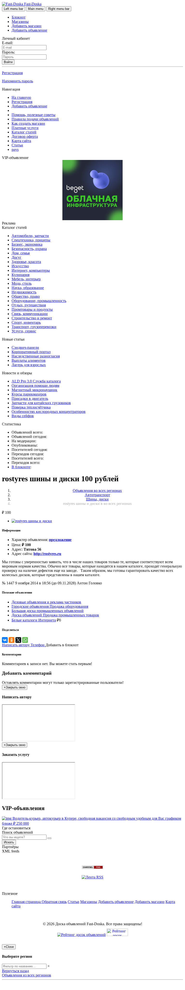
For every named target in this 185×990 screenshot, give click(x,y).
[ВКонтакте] (5, 640)
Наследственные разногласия (36, 356)
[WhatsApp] (25, 640)
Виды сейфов (23, 416)
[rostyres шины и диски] (32, 521)
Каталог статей (24, 132)
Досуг (16, 257)
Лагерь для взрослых (29, 365)
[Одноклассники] (11, 640)
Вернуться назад (15, 971)
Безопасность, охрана (29, 249)
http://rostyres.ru (47, 554)
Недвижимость (24, 292)
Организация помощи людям (35, 385)
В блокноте (21, 467)
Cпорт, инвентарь (26, 322)
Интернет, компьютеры (31, 270)
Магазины (20, 22)
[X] (18, 640)
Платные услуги (25, 128)
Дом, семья (21, 253)
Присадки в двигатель (30, 398)
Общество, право (26, 296)
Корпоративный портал (31, 352)
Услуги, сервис (24, 331)
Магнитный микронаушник (34, 390)
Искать (9, 842)
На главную (21, 97)
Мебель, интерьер (26, 279)
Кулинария (20, 275)
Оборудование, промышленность (39, 301)
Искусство (20, 266)
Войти (8, 62)
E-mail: (7, 43)
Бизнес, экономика (27, 244)
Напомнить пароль (17, 81)
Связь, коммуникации (30, 314)
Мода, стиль (22, 283)
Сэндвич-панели (25, 347)
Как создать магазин (28, 123)
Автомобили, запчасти (30, 236)
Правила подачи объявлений (35, 119)
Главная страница (27, 902)
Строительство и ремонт (32, 318)
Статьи (17, 145)
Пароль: (8, 52)
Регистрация (12, 73)
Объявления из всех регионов (26, 975)
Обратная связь (54, 902)
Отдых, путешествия (29, 305)
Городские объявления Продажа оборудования (50, 606)
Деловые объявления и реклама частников (46, 602)
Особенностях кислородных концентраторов (49, 411)
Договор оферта (25, 136)
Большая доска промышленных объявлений (48, 611)
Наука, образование (28, 288)
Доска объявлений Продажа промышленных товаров (55, 615)
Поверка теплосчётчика (31, 407)
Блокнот (19, 17)
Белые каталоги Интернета (34, 620)
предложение (60, 540)
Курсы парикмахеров (29, 394)
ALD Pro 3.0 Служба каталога (36, 381)
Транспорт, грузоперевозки (34, 327)
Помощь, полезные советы (33, 115)
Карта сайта (21, 141)
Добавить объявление (29, 30)
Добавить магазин (26, 26)
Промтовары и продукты (32, 309)
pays (15, 149)
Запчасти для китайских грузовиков (41, 403)
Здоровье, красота (26, 262)
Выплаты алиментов (29, 360)
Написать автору (16, 645)
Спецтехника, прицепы (31, 240)
